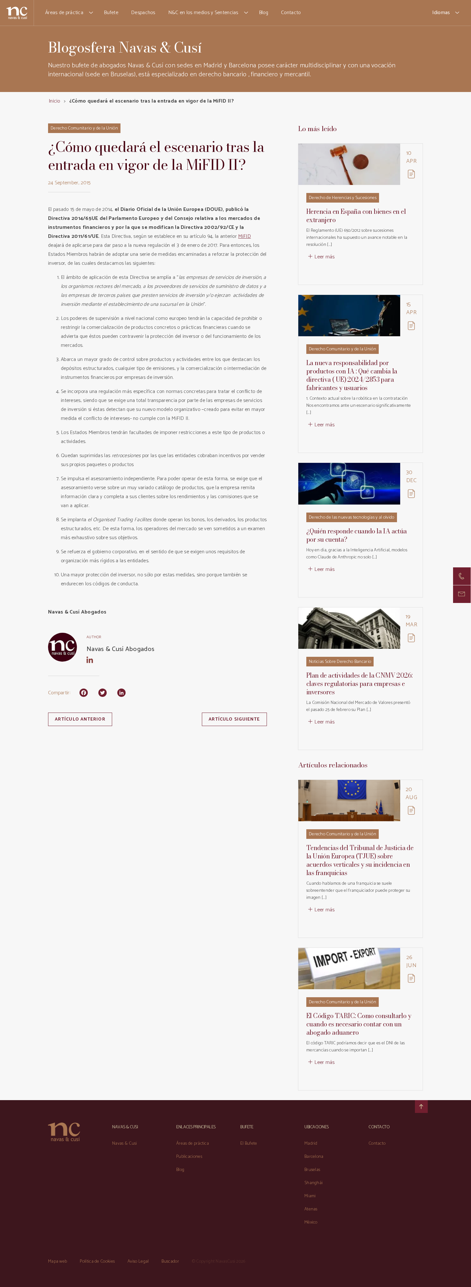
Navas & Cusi (124, 1143)
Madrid (311, 1143)
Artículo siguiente (234, 719)
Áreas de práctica (64, 12)
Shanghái (313, 1183)
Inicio (54, 101)
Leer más (324, 257)
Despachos (143, 12)
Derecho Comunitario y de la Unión (84, 128)
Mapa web (57, 1261)
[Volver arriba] (421, 1106)
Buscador (170, 1261)
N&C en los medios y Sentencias (203, 12)
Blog (263, 12)
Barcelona (314, 1156)
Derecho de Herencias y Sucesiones (342, 198)
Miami (310, 1196)
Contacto (291, 12)
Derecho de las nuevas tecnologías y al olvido (351, 517)
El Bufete (248, 1143)
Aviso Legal (138, 1261)
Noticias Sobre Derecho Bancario (340, 661)
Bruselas (312, 1170)
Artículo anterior (80, 719)
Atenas (311, 1209)
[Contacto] (462, 576)
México (311, 1222)
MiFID (244, 236)
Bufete (111, 12)
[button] (91, 13)
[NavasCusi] (16, 12)
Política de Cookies (97, 1261)
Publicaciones (189, 1156)
